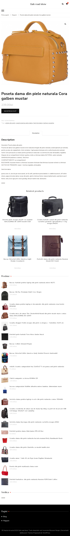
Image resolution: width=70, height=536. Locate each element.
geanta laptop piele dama (24, 123)
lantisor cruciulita (48, 123)
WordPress (46, 533)
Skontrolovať (10, 111)
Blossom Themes (27, 533)
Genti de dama (38, 123)
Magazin (6, 521)
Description (35, 133)
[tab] (35, 133)
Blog (5, 516)
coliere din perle (10, 123)
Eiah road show (38, 4)
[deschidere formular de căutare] (62, 4)
